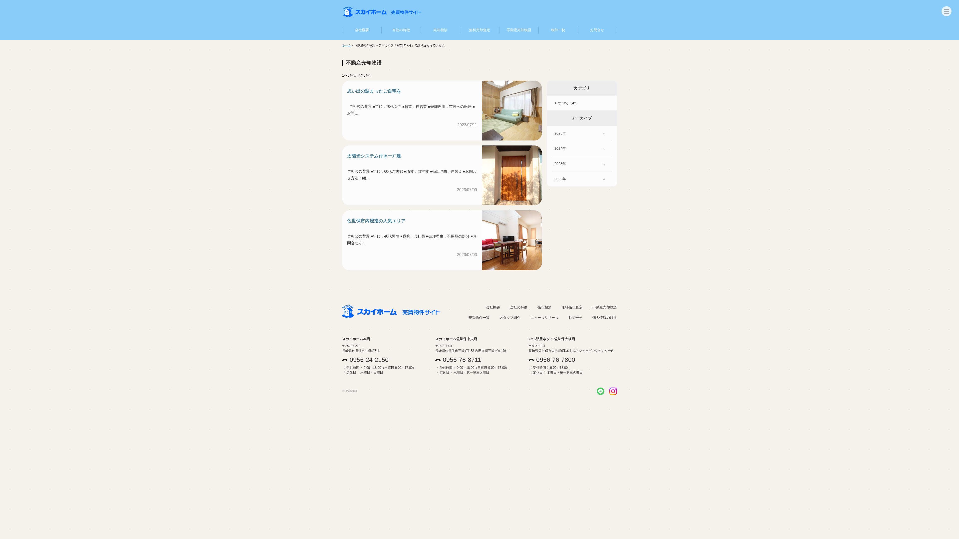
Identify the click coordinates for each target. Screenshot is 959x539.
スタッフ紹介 (509, 318)
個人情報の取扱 (604, 318)
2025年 (560, 133)
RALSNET (351, 390)
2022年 (560, 179)
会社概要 (362, 30)
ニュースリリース (544, 318)
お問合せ (597, 30)
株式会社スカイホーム (382, 12)
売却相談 (440, 30)
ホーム (346, 45)
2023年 (560, 164)
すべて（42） (569, 103)
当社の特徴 (401, 30)
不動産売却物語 (519, 30)
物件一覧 (558, 30)
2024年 (560, 148)
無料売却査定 (479, 30)
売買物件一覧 (479, 318)
